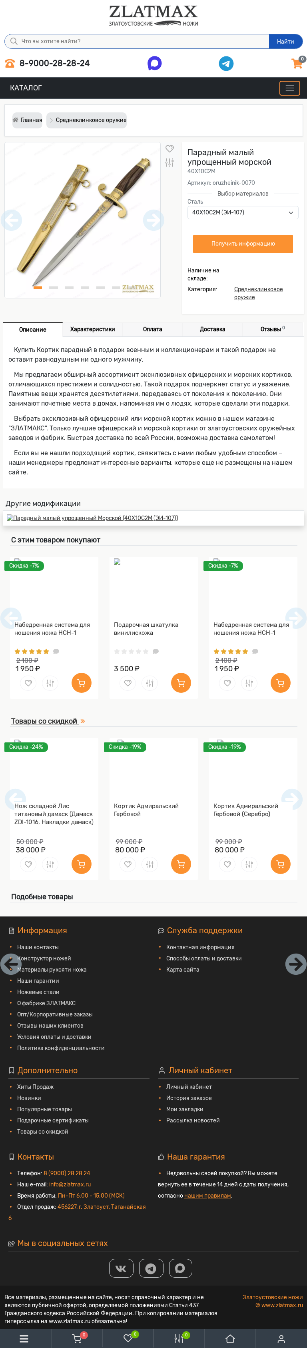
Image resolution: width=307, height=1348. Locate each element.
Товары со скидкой (42, 1131)
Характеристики (92, 329)
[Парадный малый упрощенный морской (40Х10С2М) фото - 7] (132, 287)
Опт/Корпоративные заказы (55, 1014)
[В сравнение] (170, 163)
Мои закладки (184, 1109)
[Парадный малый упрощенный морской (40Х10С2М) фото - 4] (85, 287)
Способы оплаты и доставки (204, 958)
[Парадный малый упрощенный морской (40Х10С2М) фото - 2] (53, 287)
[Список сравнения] (179, 1338)
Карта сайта (182, 969)
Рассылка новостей (193, 1120)
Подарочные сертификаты (53, 1120)
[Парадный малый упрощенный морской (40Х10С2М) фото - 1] (38, 287)
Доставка (212, 329)
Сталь (195, 201)
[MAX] (180, 1268)
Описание (32, 329)
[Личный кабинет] (281, 1339)
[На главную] (230, 1338)
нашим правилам (207, 1195)
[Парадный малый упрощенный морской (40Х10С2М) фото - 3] (69, 287)
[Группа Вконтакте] (121, 1268)
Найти (285, 41)
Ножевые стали (38, 992)
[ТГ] (151, 1268)
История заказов (189, 1098)
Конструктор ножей (44, 958)
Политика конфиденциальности (61, 1048)
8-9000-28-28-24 (54, 63)
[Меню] (289, 88)
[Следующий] (292, 799)
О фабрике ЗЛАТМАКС (46, 1003)
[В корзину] (82, 683)
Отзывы (273, 329)
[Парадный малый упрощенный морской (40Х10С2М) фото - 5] (100, 287)
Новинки (29, 1098)
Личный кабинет (189, 1087)
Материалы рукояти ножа (52, 969)
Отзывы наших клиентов (50, 1025)
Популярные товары (44, 1109)
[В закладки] (170, 149)
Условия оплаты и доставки (54, 1037)
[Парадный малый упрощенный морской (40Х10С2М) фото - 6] (116, 287)
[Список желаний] (128, 1337)
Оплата (152, 329)
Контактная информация (200, 947)
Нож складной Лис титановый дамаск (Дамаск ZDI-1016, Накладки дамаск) (54, 814)
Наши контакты (38, 947)
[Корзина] (77, 1338)
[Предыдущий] (15, 799)
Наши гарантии (38, 981)
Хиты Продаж (35, 1087)
